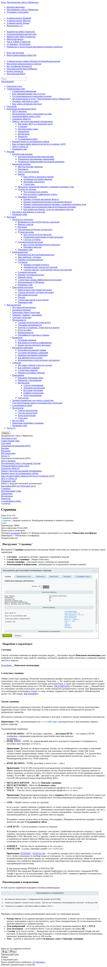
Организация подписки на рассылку (35, 229)
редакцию (15, 533)
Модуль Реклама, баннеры (30, 166)
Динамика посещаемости (30, 325)
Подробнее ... (7, 665)
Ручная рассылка (26, 232)
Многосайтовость (15, 39)
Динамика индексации (34, 388)
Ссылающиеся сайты (28, 139)
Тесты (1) (11, 428)
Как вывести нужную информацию (35, 342)
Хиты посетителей (27, 415)
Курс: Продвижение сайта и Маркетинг (20, 2)
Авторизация (7, 81)
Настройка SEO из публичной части (35, 124)
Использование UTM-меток (31, 282)
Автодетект (23, 398)
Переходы (22, 136)
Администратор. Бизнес (18, 23)
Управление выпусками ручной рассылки (43, 237)
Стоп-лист (23, 418)
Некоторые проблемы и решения (27, 423)
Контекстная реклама (22, 154)
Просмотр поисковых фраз (30, 378)
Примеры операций (27, 197)
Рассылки (11, 217)
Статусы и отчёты (32, 239)
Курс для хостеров (15, 53)
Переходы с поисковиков (30, 380)
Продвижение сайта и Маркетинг (23, 9)
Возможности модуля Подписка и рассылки (39, 222)
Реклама (10, 151)
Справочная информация (24, 91)
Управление (23, 131)
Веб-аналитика (14, 305)
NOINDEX (25, 853)
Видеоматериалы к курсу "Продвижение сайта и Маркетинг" (41, 99)
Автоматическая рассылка (30, 242)
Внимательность (26, 332)
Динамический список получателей (40, 267)
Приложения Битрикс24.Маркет (22, 69)
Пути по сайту (25, 330)
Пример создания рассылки (31, 275)
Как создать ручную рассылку (37, 234)
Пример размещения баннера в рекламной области (47, 202)
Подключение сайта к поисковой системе (32, 114)
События (16, 362)
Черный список (25, 277)
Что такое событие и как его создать (35, 365)
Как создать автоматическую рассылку (41, 244)
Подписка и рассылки (22, 219)
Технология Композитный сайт (22, 34)
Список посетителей (27, 410)
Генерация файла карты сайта (26, 116)
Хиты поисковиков (32, 395)
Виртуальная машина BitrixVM (21, 55)
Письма (21, 297)
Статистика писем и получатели (33, 300)
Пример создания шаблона (30, 259)
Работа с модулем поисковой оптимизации (32, 121)
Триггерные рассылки (22, 287)
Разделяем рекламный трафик (32, 350)
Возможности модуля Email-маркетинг (36, 254)
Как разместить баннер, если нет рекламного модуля (48, 209)
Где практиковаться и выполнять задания (31, 96)
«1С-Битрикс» (39, 962)
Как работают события (28, 367)
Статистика (28, 184)
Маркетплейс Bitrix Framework (21, 36)
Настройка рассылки (28, 295)
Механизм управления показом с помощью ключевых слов (46, 187)
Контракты (23, 169)
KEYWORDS (30, 694)
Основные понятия (27, 340)
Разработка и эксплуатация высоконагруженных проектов (34, 47)
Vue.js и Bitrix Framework (18, 41)
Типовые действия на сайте (25, 101)
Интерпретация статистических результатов (39, 360)
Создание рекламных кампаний (33, 352)
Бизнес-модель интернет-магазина (34, 345)
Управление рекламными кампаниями (36, 159)
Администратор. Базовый (19, 18)
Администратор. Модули (19, 20)
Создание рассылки (27, 272)
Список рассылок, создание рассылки (36, 292)
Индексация (23, 134)
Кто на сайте (18, 420)
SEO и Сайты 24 (20, 146)
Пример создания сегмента (36, 264)
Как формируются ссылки (30, 357)
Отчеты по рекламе (27, 189)
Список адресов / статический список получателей (47, 269)
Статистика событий (28, 370)
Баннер (21, 174)
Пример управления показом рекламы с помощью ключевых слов (54, 204)
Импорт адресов (25, 224)
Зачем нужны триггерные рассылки (35, 290)
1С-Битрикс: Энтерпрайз (18, 44)
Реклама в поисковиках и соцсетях (28, 212)
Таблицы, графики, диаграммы (27, 315)
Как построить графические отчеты (40, 194)
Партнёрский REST (16, 74)
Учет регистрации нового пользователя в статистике (37, 403)
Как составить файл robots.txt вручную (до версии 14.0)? (39, 144)
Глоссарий (12, 106)
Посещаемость (19, 320)
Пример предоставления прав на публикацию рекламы (49, 207)
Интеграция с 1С (15, 25)
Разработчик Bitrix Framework (21, 31)
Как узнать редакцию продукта (27, 104)
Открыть (5, 433)
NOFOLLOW (39, 853)
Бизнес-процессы (15, 71)
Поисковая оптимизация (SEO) (21, 109)
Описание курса (14, 86)
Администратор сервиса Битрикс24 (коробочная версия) (33, 61)
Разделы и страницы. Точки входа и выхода (38, 327)
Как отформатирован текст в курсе (28, 94)
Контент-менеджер (16, 7)
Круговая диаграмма (33, 390)
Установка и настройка (18, 12)
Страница (22, 126)
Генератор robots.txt (21, 119)
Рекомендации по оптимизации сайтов (30, 141)
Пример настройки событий (31, 373)
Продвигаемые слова (28, 129)
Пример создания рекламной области (41, 199)
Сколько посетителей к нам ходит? (34, 322)
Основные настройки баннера (37, 179)
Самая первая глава (16, 89)
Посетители (18, 408)
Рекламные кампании (22, 347)
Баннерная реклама (21, 164)
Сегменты (22, 262)
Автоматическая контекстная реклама (36, 156)
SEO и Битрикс (19, 111)
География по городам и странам (33, 335)
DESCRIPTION (62, 686)
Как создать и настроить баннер (38, 177)
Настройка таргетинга (34, 182)
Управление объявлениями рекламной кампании (41, 161)
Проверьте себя (19, 149)
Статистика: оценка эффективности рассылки (40, 280)
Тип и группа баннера (28, 171)
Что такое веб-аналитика (24, 307)
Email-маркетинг (20, 252)
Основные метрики (21, 310)
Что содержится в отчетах (35, 192)
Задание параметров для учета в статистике (33, 400)
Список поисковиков (33, 385)
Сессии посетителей (27, 413)
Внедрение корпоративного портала (24, 64)
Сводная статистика (21, 317)
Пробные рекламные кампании (33, 355)
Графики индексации (33, 393)
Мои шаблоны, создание (29, 257)
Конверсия (17, 337)
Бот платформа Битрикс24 (19, 66)
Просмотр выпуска (32, 247)
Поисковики (18, 375)
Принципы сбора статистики (26, 312)
